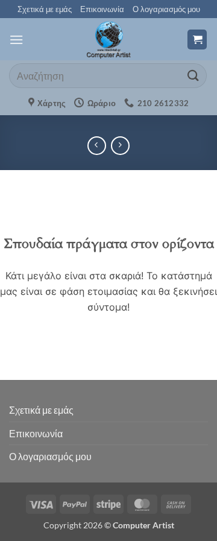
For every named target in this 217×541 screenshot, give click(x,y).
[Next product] (96, 145)
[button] (16, 39)
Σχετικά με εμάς (44, 9)
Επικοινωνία (102, 9)
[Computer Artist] (108, 39)
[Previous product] (120, 145)
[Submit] (193, 75)
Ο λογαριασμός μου (166, 9)
